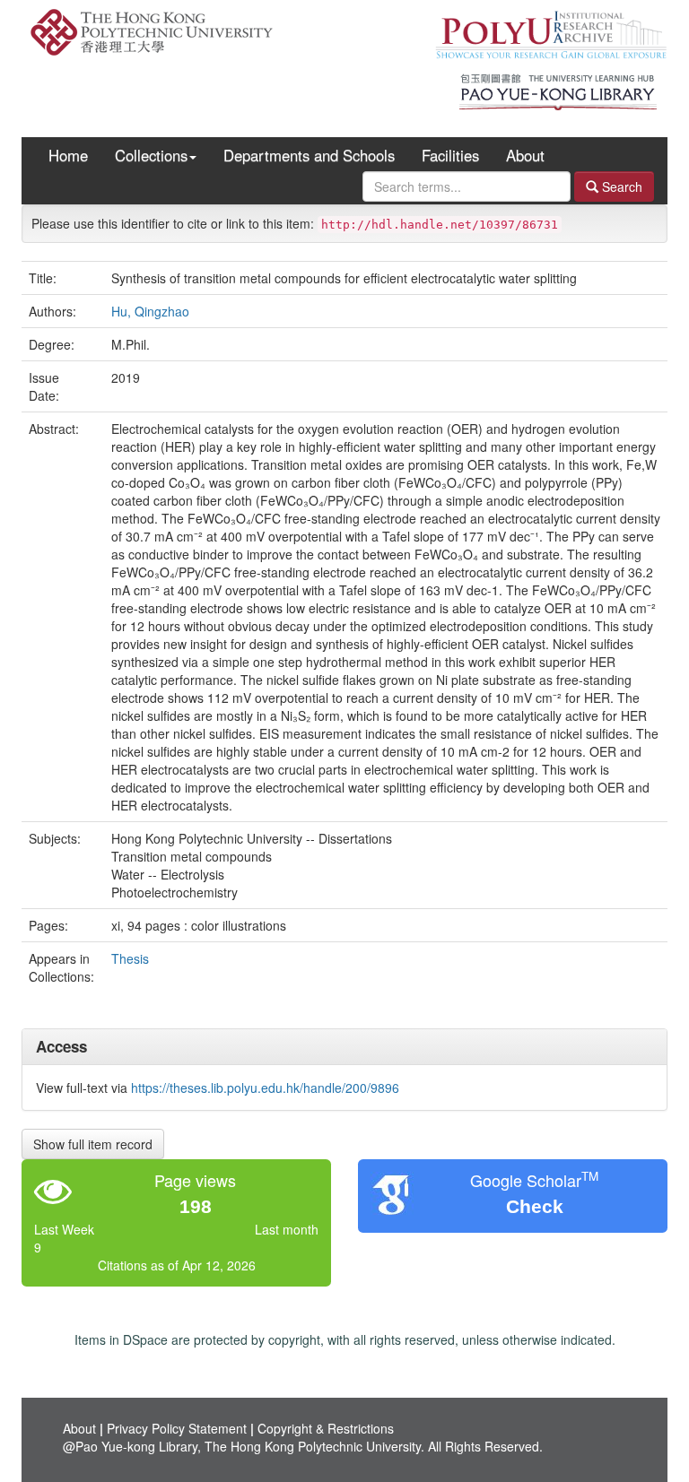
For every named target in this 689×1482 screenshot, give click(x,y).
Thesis (130, 958)
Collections (151, 155)
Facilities (450, 155)
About (525, 155)
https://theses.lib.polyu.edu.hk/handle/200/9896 (265, 1087)
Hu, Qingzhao (150, 311)
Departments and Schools (309, 155)
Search (620, 186)
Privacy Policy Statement (177, 1428)
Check (534, 1206)
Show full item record (93, 1144)
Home (68, 155)
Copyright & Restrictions (325, 1428)
